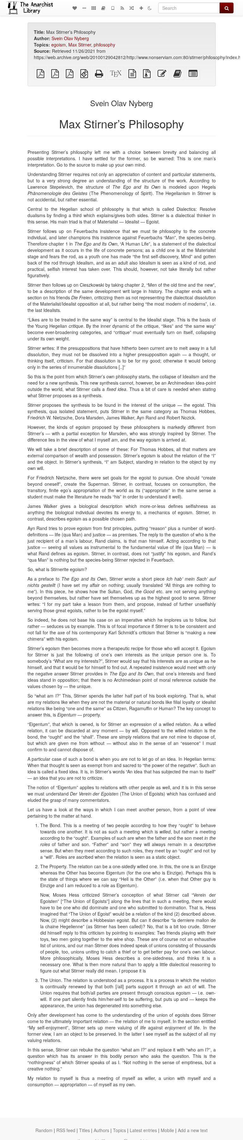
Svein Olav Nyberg (70, 38)
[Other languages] (93, 8)
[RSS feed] (122, 8)
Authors (101, 1130)
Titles (84, 1130)
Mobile (167, 1130)
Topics (119, 1130)
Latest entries (143, 1130)
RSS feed (65, 1130)
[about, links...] (84, 8)
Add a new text (193, 1130)
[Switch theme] (149, 8)
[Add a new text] (141, 8)
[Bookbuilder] (103, 8)
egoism (58, 44)
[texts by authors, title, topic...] (74, 8)
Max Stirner (79, 44)
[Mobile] (112, 8)
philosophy (104, 44)
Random (44, 1130)
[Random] (131, 8)
